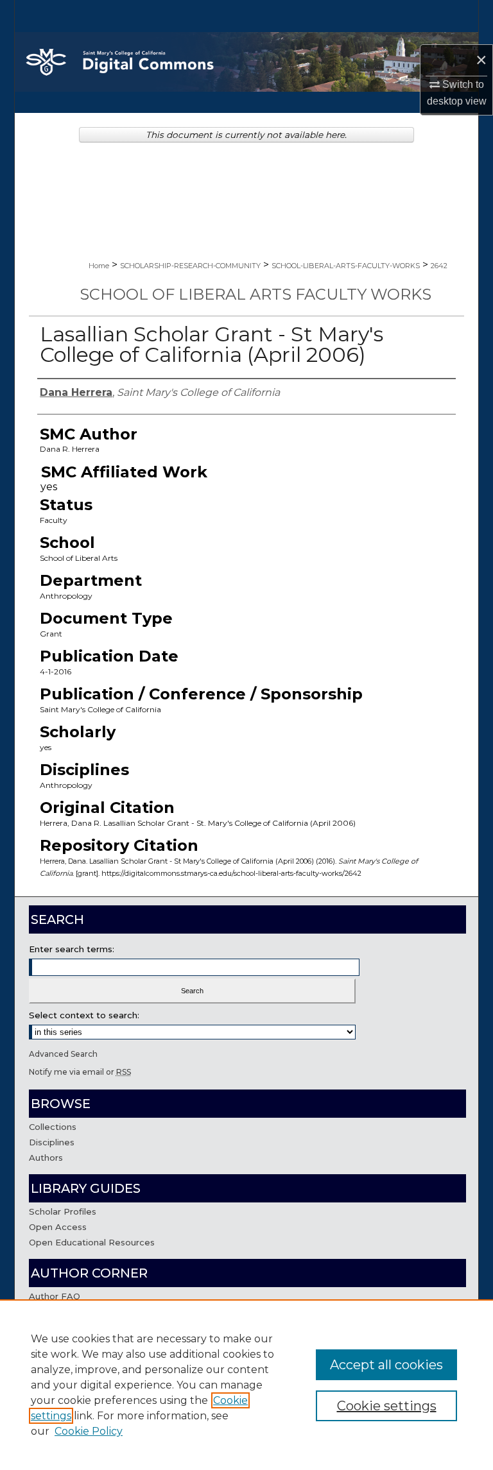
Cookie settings (387, 1406)
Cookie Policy (89, 1431)
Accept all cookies (386, 1364)
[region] (246, 1384)
